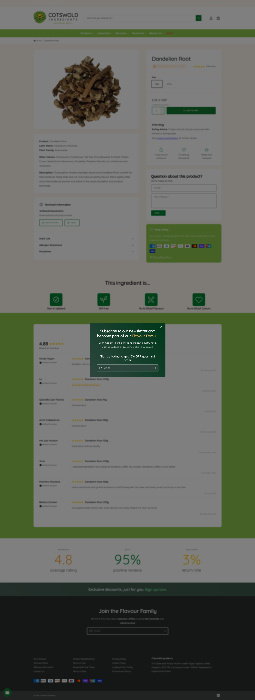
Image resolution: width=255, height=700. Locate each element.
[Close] (161, 327)
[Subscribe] (155, 367)
